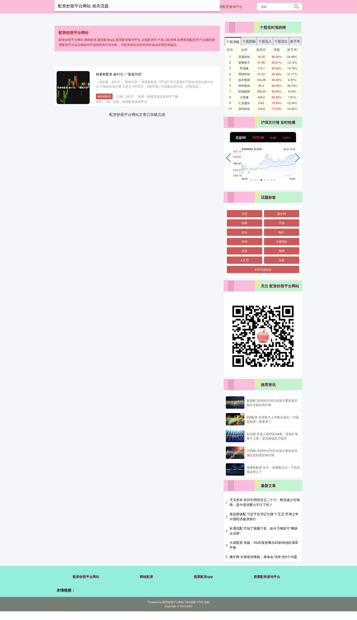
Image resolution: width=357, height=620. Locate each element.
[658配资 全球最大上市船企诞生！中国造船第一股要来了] (235, 419)
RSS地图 (190, 602)
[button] (228, 157)
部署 (244, 223)
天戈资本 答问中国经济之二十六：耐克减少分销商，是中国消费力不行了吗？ (265, 502)
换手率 (295, 41)
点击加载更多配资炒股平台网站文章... (137, 114)
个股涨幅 (232, 41)
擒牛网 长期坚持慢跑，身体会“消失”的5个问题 (263, 556)
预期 (281, 251)
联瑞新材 (244, 91)
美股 (244, 251)
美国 (244, 241)
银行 (281, 232)
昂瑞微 (244, 68)
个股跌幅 (249, 41)
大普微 (244, 97)
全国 (244, 213)
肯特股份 (244, 85)
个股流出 (281, 41)
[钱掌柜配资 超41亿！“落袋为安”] (73, 87)
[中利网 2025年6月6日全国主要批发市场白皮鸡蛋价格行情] (235, 453)
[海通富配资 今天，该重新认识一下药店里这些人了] (235, 469)
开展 (281, 223)
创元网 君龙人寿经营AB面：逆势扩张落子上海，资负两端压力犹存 (272, 436)
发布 (244, 232)
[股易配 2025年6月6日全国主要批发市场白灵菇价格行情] (235, 402)
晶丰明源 (244, 80)
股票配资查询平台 (229, 6)
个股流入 (265, 41)
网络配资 (146, 576)
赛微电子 (244, 62)
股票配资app (203, 576)
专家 (281, 260)
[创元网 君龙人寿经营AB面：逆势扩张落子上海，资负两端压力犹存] (235, 436)
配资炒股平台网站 (86, 576)
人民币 (244, 260)
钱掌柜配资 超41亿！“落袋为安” (119, 74)
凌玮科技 (244, 109)
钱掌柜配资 (104, 96)
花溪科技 (244, 57)
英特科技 (244, 74)
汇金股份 (244, 103)
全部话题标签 (263, 269)
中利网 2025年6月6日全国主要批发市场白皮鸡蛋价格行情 (272, 452)
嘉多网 (281, 213)
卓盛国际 (281, 241)
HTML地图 (203, 602)
